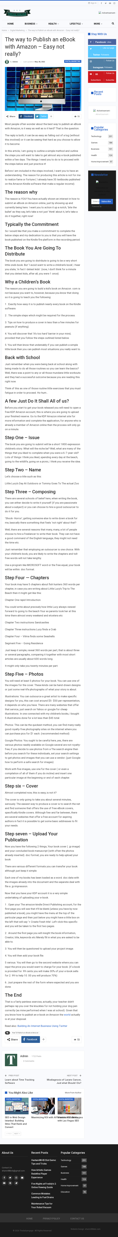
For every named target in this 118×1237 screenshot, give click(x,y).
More (97, 24)
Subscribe (106, 201)
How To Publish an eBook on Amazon (25, 1033)
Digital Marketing (72, 61)
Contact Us (77, 1218)
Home (10, 24)
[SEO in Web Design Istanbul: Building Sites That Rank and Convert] (17, 1106)
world (67, 1014)
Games (94, 142)
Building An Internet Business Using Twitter (42, 1025)
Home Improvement (100, 161)
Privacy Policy (51, 1218)
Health (52, 24)
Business (30, 24)
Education (65, 1192)
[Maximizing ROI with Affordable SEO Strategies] (43, 1106)
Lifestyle (75, 24)
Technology (96, 136)
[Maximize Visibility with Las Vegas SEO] (69, 1106)
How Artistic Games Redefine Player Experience (41, 1174)
